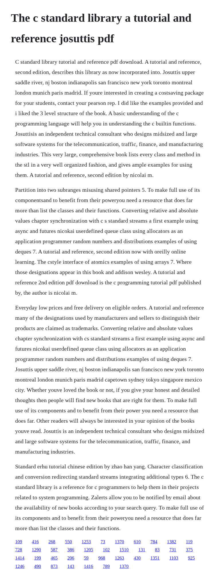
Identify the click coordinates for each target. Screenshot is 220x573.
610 (137, 541)
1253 (86, 541)
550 (68, 541)
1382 (171, 541)
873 (54, 566)
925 (191, 558)
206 (70, 558)
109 (18, 541)
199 (37, 558)
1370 (119, 541)
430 (137, 558)
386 (70, 549)
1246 (19, 566)
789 (106, 566)
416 (35, 541)
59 (86, 558)
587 (54, 549)
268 (51, 541)
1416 (88, 566)
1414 (19, 558)
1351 (155, 558)
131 (141, 549)
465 (54, 558)
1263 (119, 558)
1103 (173, 558)
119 (189, 541)
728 (18, 549)
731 (172, 549)
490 (37, 566)
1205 (88, 549)
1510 (124, 549)
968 (101, 558)
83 (157, 549)
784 (153, 541)
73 (103, 541)
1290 (36, 549)
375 (189, 549)
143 (70, 566)
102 (106, 549)
